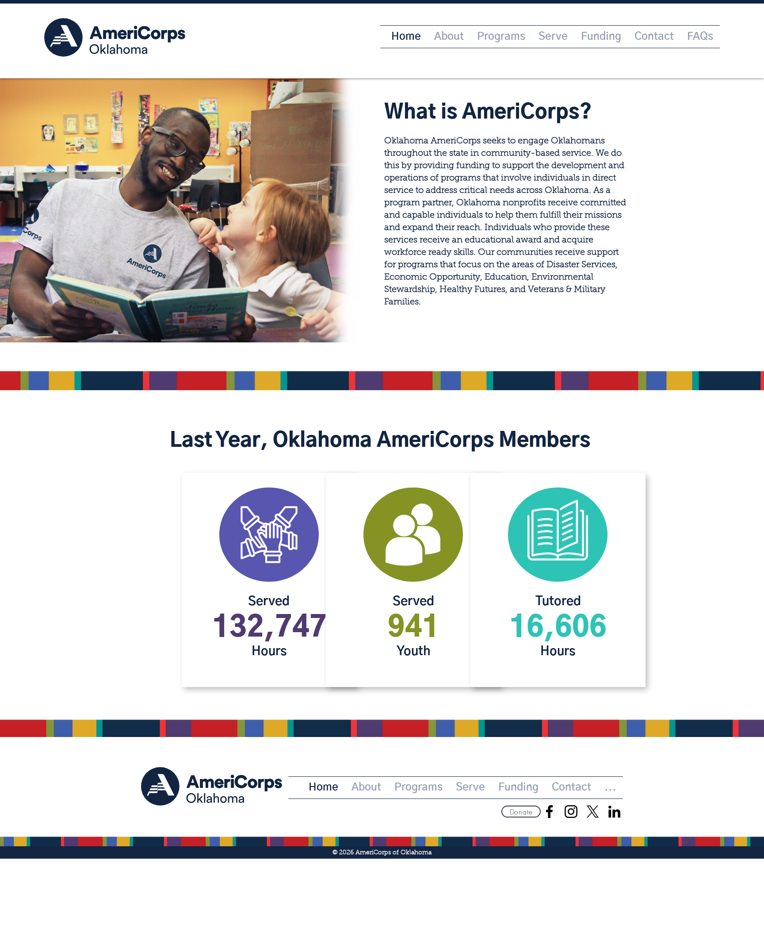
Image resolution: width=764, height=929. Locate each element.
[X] (592, 811)
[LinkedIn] (614, 811)
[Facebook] (549, 811)
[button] (521, 812)
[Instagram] (571, 811)
